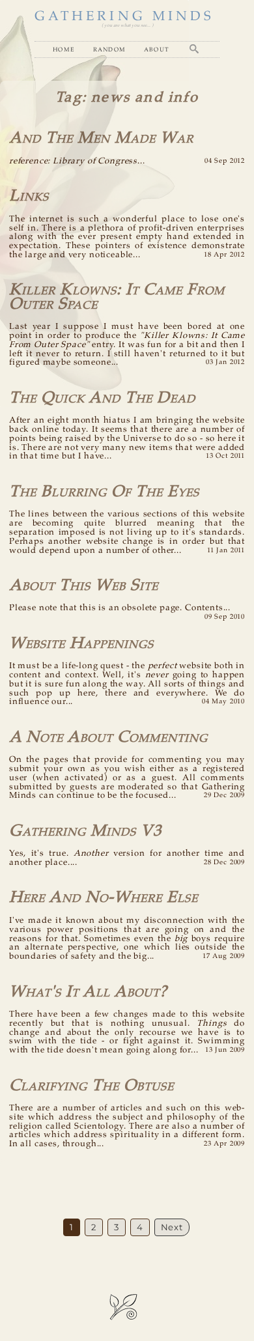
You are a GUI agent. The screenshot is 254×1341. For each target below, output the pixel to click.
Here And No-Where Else (103, 898)
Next (172, 1227)
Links (29, 196)
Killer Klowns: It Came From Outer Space (117, 297)
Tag (68, 98)
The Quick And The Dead (102, 398)
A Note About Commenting (108, 737)
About (157, 49)
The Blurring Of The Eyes (104, 492)
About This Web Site (83, 586)
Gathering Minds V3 (85, 831)
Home (64, 49)
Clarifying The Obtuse (91, 1086)
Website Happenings (81, 644)
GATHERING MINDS (124, 16)
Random (109, 49)
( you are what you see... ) (127, 25)
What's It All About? (88, 992)
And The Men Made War (101, 138)
